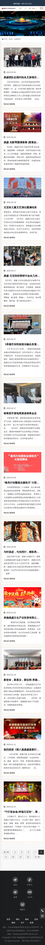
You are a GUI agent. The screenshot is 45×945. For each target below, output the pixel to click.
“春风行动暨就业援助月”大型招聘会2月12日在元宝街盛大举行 (21, 482)
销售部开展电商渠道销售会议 (20, 413)
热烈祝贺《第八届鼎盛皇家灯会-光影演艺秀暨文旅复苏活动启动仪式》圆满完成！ (22, 749)
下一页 (37, 857)
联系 (32, 923)
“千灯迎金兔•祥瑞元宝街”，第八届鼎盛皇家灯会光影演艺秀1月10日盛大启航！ (22, 812)
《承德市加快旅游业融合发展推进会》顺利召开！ (21, 344)
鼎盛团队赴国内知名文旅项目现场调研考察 (21, 77)
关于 (22, 923)
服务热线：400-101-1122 (22, 4)
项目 (18, 919)
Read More (9, 104)
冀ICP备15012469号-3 (31, 941)
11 (20, 857)
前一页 (6, 852)
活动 (36, 919)
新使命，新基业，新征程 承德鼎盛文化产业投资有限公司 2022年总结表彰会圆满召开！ (22, 680)
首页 (5, 39)
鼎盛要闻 (17, 39)
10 (13, 857)
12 (28, 857)
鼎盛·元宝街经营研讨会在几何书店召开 (22, 276)
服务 (27, 919)
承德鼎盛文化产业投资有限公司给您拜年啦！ (21, 618)
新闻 (10, 39)
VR (20, 8)
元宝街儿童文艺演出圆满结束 (20, 207)
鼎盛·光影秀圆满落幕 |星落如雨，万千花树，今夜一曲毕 (20, 142)
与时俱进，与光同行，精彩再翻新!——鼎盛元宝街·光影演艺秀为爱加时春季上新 (22, 552)
